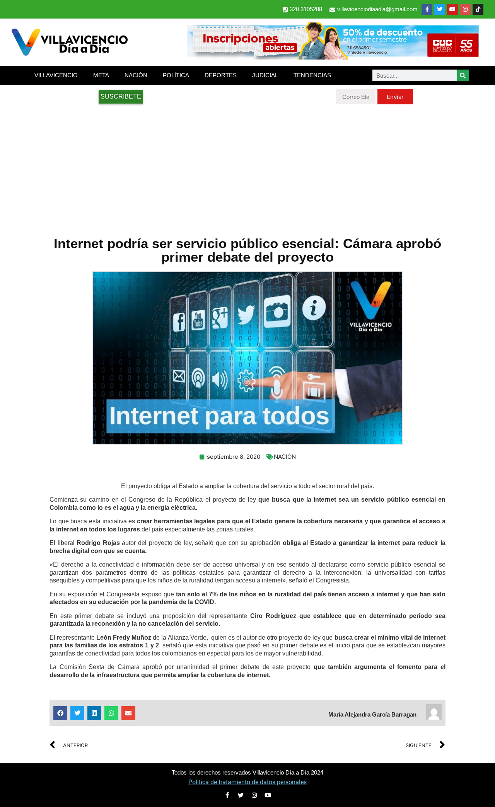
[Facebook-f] (427, 9)
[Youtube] (452, 9)
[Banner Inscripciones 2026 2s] (332, 57)
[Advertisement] (247, 166)
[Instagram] (465, 9)
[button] (60, 713)
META (101, 75)
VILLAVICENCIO (56, 75)
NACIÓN (136, 75)
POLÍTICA (176, 75)
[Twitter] (439, 9)
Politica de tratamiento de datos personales (247, 782)
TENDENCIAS (312, 75)
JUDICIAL (265, 75)
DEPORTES (221, 75)
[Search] (463, 75)
